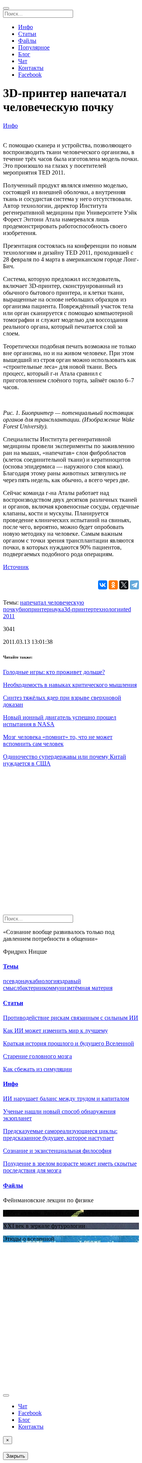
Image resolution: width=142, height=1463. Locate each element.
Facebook (30, 74)
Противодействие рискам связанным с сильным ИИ (70, 1018)
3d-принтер (79, 609)
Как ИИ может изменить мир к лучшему (55, 1030)
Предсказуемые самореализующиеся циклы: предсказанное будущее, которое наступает (60, 1134)
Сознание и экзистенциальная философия (57, 1151)
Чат (22, 61)
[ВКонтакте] (102, 584)
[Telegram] (134, 584)
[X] (123, 584)
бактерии (31, 988)
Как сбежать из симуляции (37, 1069)
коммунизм (57, 988)
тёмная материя (92, 988)
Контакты (31, 68)
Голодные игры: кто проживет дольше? (54, 672)
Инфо (25, 27)
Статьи (27, 34)
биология (47, 981)
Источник (16, 567)
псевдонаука (19, 981)
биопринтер (34, 609)
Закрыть (15, 1456)
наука (57, 609)
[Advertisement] (71, 844)
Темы (11, 966)
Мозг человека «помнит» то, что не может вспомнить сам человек (57, 740)
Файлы (27, 40)
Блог (24, 54)
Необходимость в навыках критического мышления (70, 685)
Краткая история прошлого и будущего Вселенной (68, 1043)
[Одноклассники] (113, 584)
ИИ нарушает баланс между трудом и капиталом (66, 1098)
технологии (109, 609)
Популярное (34, 47)
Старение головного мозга (37, 1056)
